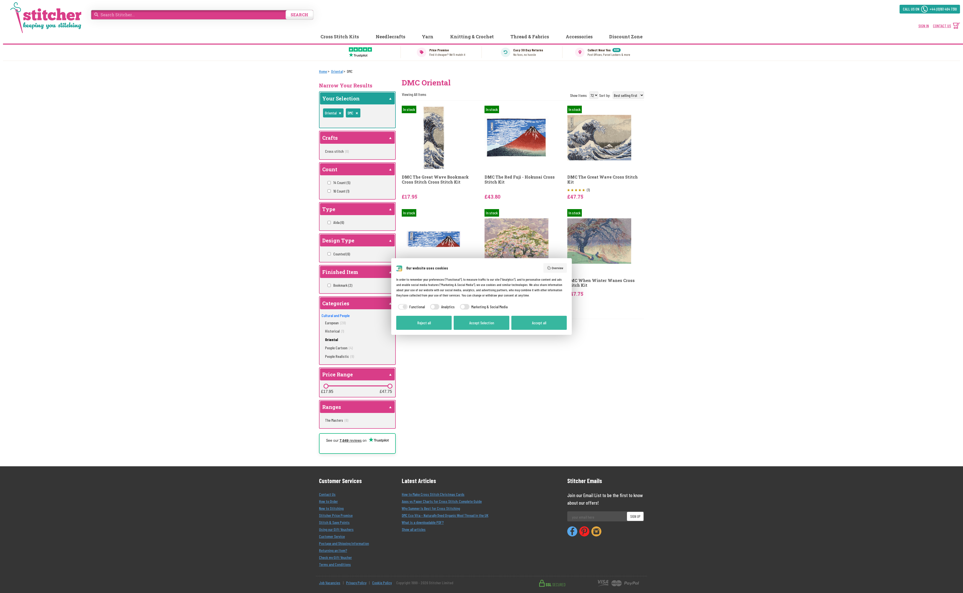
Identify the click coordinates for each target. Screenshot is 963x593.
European (335, 322)
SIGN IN (923, 25)
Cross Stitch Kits (339, 37)
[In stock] (434, 137)
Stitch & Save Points (334, 522)
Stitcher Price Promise (336, 515)
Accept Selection (481, 322)
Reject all (424, 322)
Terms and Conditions (335, 564)
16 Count (341, 191)
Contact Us (327, 494)
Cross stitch (337, 151)
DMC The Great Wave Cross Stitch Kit (602, 179)
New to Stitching (331, 508)
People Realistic (339, 356)
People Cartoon (339, 347)
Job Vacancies (329, 582)
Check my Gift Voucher (335, 557)
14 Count (341, 182)
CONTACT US (942, 25)
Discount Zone (626, 37)
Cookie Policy (382, 582)
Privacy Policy (356, 582)
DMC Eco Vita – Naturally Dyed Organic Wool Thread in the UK (445, 515)
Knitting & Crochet (472, 37)
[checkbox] (410, 307)
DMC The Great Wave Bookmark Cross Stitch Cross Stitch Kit (435, 179)
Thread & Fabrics (529, 37)
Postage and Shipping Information (344, 543)
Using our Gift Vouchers (336, 529)
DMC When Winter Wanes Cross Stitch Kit (601, 282)
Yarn (427, 37)
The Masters (336, 420)
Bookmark (342, 285)
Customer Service (332, 536)
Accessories (579, 37)
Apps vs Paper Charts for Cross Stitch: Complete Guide (442, 501)
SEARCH (299, 14)
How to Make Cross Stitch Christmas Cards (433, 494)
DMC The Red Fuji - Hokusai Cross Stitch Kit (520, 179)
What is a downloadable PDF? (423, 522)
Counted (341, 253)
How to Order (328, 501)
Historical (334, 331)
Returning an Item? (333, 550)
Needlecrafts (390, 37)
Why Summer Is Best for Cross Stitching (431, 508)
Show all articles (414, 529)
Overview (557, 268)
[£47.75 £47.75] (389, 386)
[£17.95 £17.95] (326, 386)
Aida (338, 222)
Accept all (539, 322)
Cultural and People (336, 315)
